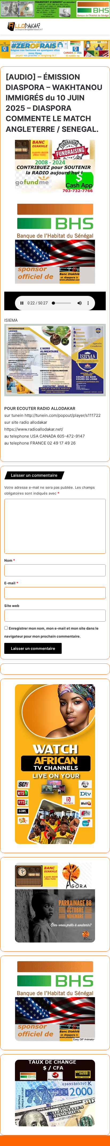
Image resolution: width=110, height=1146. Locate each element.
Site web (11, 605)
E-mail (11, 583)
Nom (9, 560)
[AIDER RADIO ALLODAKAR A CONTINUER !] (55, 165)
